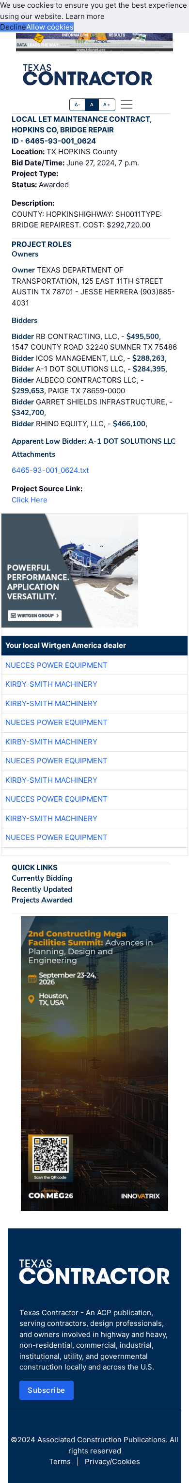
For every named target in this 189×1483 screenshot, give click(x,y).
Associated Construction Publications (101, 1439)
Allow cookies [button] (50, 27)
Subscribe (46, 1390)
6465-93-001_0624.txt (50, 470)
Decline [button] (13, 27)
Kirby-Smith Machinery (51, 684)
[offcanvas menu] (126, 104)
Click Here (29, 499)
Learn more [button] (85, 16)
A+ (106, 104)
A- (77, 104)
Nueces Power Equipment (56, 665)
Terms (60, 1461)
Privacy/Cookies (112, 1461)
